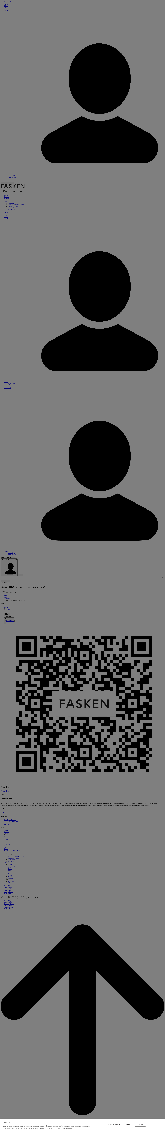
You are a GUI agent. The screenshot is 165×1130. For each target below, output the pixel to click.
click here (69, 1128)
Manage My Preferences (114, 1124)
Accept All (140, 1124)
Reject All (128, 1124)
